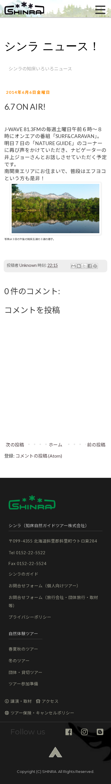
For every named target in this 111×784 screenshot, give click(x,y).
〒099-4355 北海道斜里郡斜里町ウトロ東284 (53, 541)
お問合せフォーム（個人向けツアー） (45, 585)
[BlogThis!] (79, 266)
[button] (24, 8)
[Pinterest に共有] (95, 266)
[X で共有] (84, 266)
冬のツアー (19, 660)
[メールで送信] (73, 266)
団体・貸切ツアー (25, 672)
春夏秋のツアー (23, 649)
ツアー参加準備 (23, 683)
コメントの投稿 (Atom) (38, 455)
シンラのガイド (23, 574)
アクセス (50, 701)
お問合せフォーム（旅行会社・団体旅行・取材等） (53, 601)
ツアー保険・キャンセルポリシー (41, 712)
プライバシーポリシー (30, 617)
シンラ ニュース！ (52, 46)
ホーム (55, 444)
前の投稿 (96, 444)
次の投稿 (15, 444)
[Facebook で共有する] (89, 266)
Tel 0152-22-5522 (27, 552)
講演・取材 (20, 701)
